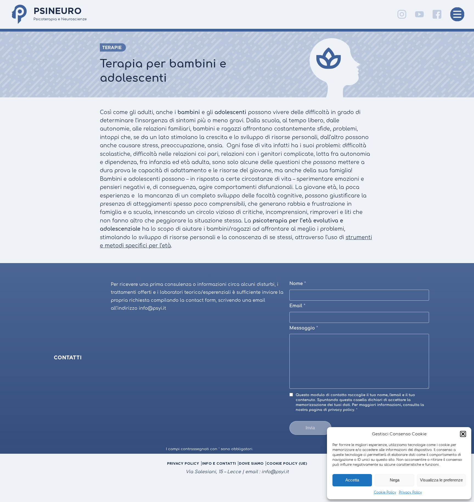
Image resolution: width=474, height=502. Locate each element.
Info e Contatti (219, 463)
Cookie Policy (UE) (287, 463)
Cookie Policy (385, 492)
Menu (457, 14)
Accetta (352, 480)
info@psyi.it (275, 471)
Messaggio (303, 328)
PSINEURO (57, 11)
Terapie (112, 47)
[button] (463, 434)
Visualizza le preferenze (441, 480)
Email (297, 305)
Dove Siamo (251, 463)
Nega (394, 480)
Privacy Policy (410, 492)
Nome (297, 283)
